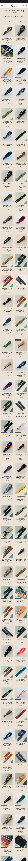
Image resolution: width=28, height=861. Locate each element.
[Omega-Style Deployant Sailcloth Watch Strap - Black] (21, 406)
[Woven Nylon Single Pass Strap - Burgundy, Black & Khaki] (21, 447)
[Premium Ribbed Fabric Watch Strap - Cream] (21, 426)
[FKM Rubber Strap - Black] (21, 260)
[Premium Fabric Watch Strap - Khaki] (7, 820)
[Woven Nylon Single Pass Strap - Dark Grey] (7, 220)
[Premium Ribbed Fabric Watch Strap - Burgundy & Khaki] (7, 386)
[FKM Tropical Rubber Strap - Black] (21, 532)
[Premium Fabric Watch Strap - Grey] (7, 489)
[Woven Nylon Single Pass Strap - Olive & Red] (21, 240)
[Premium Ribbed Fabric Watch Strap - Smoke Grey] (7, 135)
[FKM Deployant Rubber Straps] (21, 592)
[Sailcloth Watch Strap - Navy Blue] (7, 632)
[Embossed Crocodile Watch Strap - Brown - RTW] (7, 552)
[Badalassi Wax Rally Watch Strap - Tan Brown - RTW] (7, 281)
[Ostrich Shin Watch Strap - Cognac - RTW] (7, 672)
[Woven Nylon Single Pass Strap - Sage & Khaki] (7, 714)
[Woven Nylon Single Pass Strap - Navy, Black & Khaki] (7, 240)
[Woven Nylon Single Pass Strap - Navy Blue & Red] (7, 301)
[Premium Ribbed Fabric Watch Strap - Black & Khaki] (21, 51)
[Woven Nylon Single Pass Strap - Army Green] (7, 345)
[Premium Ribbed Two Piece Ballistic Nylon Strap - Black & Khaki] (21, 198)
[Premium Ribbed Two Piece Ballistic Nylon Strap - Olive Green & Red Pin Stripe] (21, 322)
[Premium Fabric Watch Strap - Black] (7, 651)
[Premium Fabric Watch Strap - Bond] (21, 114)
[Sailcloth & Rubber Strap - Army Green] (7, 406)
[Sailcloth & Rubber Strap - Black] (7, 426)
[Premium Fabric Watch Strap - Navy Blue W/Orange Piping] (7, 447)
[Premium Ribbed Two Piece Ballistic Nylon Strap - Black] (21, 135)
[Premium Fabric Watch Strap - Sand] (7, 572)
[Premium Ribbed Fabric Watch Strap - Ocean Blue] (7, 156)
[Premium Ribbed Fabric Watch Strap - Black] (21, 71)
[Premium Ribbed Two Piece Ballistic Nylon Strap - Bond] (7, 693)
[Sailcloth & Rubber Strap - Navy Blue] (7, 592)
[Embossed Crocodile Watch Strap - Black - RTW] (21, 386)
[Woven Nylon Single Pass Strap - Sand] (7, 365)
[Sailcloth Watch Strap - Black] (21, 281)
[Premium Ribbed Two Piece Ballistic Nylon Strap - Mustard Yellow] (21, 489)
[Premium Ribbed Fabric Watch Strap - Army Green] (7, 31)
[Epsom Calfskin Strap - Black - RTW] (21, 632)
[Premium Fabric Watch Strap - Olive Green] (7, 779)
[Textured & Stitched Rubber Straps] (21, 841)
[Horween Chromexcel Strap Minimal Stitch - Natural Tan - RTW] (7, 757)
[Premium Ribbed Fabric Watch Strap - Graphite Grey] (7, 322)
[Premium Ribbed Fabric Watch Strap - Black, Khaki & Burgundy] (21, 820)
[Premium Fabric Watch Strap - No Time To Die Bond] (21, 31)
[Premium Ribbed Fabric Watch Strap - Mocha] (7, 198)
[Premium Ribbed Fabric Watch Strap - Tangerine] (21, 651)
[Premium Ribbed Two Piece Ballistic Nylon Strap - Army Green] (7, 114)
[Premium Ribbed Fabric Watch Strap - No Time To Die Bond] (21, 92)
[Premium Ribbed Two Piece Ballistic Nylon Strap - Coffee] (21, 572)
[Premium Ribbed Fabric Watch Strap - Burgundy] (21, 220)
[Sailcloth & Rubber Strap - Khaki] (7, 532)
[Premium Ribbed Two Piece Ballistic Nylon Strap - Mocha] (7, 260)
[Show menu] (1, 5)
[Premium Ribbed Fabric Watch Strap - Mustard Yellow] (7, 71)
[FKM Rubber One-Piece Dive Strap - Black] (21, 469)
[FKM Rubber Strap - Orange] (21, 612)
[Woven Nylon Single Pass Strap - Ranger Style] (21, 156)
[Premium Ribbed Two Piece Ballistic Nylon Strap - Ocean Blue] (21, 672)
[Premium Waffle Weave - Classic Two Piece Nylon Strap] (7, 51)
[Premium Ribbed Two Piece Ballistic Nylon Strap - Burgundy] (21, 714)
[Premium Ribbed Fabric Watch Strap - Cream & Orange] (21, 693)
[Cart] (25, 5)
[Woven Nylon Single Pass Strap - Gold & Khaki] (21, 345)
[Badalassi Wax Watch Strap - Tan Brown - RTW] (21, 301)
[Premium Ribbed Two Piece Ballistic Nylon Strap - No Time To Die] (21, 511)
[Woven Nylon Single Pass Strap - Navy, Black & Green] (7, 799)
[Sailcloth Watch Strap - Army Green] (21, 757)
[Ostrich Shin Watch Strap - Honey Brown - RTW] (21, 779)
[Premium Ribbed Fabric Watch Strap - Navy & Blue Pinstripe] (7, 736)
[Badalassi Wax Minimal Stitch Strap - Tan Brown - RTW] (7, 612)
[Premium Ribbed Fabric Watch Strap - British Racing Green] (21, 799)
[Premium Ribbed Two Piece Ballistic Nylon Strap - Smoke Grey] (21, 176)
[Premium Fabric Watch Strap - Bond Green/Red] (7, 176)
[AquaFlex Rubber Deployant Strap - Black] (7, 511)
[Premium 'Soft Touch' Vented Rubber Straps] (7, 841)
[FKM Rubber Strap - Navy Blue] (21, 736)
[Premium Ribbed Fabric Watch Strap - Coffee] (7, 469)
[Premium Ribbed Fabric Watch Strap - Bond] (7, 92)
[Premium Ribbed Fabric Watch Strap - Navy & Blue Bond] (21, 365)
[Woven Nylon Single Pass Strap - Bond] (21, 552)
